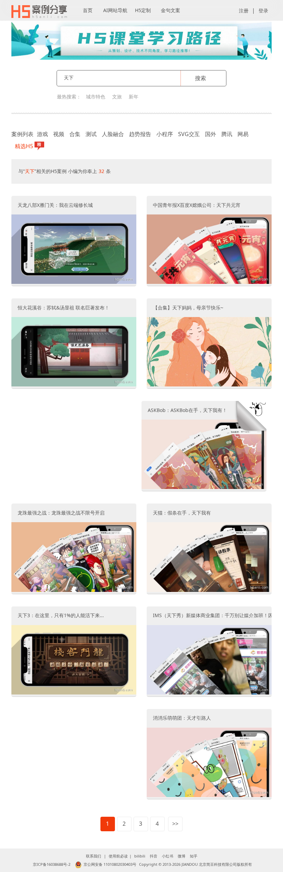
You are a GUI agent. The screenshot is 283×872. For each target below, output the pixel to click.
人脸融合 (113, 134)
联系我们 (93, 856)
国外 (210, 134)
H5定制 (143, 10)
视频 (58, 134)
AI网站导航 (115, 10)
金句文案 (170, 10)
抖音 (153, 856)
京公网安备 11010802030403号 (110, 864)
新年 (133, 96)
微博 (181, 856)
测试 (91, 134)
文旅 (117, 96)
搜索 (200, 78)
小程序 (164, 134)
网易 (242, 134)
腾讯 (226, 134)
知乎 (193, 856)
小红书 (167, 856)
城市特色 (95, 96)
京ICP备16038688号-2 (51, 864)
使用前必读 (118, 856)
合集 (74, 134)
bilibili (139, 856)
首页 (87, 10)
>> (175, 823)
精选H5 (24, 146)
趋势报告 (140, 134)
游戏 (42, 134)
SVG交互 (189, 134)
